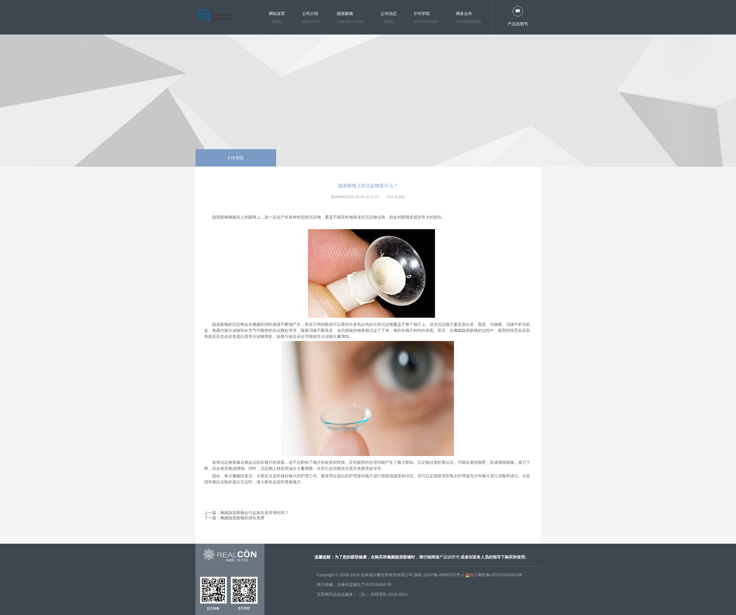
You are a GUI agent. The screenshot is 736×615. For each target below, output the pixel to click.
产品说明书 (518, 24)
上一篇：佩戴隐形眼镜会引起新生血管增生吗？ (246, 512)
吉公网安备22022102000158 (496, 574)
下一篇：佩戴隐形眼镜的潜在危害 (234, 518)
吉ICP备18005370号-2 (443, 574)
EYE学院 (235, 158)
